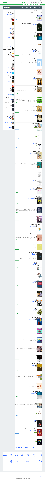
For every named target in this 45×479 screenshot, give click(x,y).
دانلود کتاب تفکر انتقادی (39, 419)
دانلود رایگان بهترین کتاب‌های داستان (8, 63)
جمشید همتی (35, 429)
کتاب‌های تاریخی (29, 107)
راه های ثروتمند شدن (35, 448)
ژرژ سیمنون (10, 76)
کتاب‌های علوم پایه (30, 319)
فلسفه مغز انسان (30, 348)
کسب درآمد (25, 90)
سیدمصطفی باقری (9, 18)
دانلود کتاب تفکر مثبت (39, 179)
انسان (34, 275)
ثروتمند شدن (20, 90)
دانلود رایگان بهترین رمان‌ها (9, 37)
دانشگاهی (30, 430)
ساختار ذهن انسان (35, 349)
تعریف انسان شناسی (30, 211)
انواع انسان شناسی (26, 211)
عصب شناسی (16, 348)
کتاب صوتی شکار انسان (32, 163)
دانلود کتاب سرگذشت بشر (38, 308)
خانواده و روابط (16, 455)
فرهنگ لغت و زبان (40, 461)
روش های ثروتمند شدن (25, 447)
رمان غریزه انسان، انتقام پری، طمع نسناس (21, 257)
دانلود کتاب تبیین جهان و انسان (38, 280)
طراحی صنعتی (22, 453)
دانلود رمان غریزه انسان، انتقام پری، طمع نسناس (29, 257)
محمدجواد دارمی (34, 216)
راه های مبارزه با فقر (34, 101)
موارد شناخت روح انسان (25, 367)
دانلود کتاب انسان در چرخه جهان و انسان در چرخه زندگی (35, 58)
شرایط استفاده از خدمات (39, 476)
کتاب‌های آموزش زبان (10, 99)
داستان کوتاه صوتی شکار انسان (32, 164)
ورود (9, 0)
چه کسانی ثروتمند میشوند (26, 101)
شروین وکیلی (35, 115)
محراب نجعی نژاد (34, 78)
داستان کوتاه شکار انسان (27, 163)
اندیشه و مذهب (34, 454)
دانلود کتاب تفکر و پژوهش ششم (31, 70)
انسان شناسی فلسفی (18, 210)
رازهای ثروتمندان (33, 99)
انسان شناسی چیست (35, 211)
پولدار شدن (16, 404)
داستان (41, 453)
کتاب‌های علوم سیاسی (33, 356)
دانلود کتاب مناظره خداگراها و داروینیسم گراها (36, 224)
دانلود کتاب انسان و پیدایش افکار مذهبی (37, 271)
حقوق (35, 461)
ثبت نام (8, 0)
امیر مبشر (10, 117)
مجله (26, 4)
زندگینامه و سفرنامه (40, 459)
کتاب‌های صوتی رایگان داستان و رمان (31, 162)
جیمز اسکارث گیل (9, 67)
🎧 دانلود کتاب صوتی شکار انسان (38, 160)
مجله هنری (11, 461)
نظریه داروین (28, 386)
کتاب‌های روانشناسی (10, 94)
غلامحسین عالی (34, 59)
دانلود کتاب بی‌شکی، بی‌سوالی (38, 243)
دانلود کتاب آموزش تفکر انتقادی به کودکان (36, 123)
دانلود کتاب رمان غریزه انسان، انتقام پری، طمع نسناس (35, 252)
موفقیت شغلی (33, 34)
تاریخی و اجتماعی (5, 456)
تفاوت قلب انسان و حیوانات (32, 238)
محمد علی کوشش (34, 188)
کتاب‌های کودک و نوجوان (9, 14)
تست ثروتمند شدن (31, 448)
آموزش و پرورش (26, 125)
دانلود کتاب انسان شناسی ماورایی (38, 77)
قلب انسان (34, 237)
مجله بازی (11, 455)
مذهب (30, 275)
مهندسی (32, 4)
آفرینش (36, 219)
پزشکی (35, 455)
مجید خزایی (35, 197)
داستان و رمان (6, 454)
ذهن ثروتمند (34, 377)
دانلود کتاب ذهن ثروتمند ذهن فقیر (37, 391)
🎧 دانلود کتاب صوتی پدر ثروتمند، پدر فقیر (36, 32)
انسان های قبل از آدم (29, 118)
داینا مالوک (10, 13)
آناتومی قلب (28, 237)
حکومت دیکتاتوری (33, 358)
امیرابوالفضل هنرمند (9, 126)
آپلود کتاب (5, 2)
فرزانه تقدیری (10, 80)
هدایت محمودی (9, 51)
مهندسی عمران (22, 454)
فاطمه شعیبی (34, 328)
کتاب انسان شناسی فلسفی (32, 62)
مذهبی (32, 275)
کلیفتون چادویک (34, 124)
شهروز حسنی (35, 225)
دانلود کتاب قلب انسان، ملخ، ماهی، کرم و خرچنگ (36, 233)
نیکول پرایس (35, 420)
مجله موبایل (11, 454)
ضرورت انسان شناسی (31, 81)
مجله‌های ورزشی (10, 28)
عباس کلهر (35, 152)
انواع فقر (32, 100)
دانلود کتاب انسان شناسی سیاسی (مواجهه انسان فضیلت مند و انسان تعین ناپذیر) (32, 23)
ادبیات (39, 4)
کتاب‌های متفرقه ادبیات (9, 109)
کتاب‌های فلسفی (33, 51)
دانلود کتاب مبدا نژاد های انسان (26, 110)
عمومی (29, 4)
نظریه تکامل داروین (32, 386)
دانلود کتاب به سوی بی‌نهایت (38, 205)
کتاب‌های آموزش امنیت (9, 46)
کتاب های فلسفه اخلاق (18, 209)
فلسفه (34, 25)
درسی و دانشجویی (34, 462)
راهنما (6, 0)
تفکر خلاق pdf (27, 70)
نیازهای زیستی (18, 339)
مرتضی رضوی (35, 281)
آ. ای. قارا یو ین (34, 318)
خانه (41, 4)
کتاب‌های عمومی (33, 264)
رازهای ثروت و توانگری (20, 99)
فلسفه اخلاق (20, 54)
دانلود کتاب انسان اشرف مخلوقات (38, 299)
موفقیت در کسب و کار (29, 90)
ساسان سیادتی (34, 171)
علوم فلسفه (27, 210)
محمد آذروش (10, 104)
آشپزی (17, 454)
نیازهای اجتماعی (35, 340)
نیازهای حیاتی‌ (21, 339)
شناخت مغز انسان (20, 348)
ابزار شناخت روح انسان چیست (20, 367)
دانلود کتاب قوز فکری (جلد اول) (38, 132)
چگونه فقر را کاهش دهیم (24, 100)
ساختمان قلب (31, 237)
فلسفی (35, 460)
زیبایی (17, 456)
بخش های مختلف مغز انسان (28, 330)
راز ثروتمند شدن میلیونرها (20, 404)
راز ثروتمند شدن (31, 377)
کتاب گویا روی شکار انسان (22, 163)
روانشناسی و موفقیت (5, 455)
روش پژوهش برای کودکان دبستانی (30, 71)
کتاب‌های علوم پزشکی (33, 107)
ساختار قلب (22, 237)
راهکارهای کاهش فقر (20, 100)
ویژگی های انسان (31, 340)
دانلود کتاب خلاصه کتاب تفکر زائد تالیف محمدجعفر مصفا (35, 170)
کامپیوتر (34, 4)
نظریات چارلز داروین (22, 386)
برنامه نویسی (28, 456)
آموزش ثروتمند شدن (30, 404)
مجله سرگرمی (11, 456)
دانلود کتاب (17, 65)
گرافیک (28, 460)
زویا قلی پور (10, 89)
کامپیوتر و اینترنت (27, 461)
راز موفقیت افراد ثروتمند (25, 99)
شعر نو (41, 456)
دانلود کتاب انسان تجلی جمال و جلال (37, 151)
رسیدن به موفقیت (33, 90)
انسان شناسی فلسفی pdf (30, 54)
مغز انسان (24, 330)
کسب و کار (34, 404)
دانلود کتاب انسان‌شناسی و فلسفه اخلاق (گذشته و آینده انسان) (34, 49)
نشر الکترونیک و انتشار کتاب (39, 0)
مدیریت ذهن (34, 421)
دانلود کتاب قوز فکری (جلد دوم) (38, 142)
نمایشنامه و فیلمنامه (40, 460)
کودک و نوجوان (33, 125)
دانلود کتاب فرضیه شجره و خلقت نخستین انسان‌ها (36, 382)
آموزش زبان (41, 462)
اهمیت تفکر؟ (35, 71)
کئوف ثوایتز (35, 15)
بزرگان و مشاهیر (16, 453)
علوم (36, 4)
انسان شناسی (24, 210)
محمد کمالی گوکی (34, 24)
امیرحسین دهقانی (34, 87)
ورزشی (17, 460)
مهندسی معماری (21, 455)
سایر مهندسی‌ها (22, 459)
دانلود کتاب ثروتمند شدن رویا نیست (37, 400)
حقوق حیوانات (33, 292)
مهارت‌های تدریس (30, 125)
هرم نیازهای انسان (24, 339)
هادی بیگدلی (35, 309)
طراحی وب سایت (27, 459)
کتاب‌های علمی (33, 319)
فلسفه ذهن (33, 348)
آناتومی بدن (34, 430)
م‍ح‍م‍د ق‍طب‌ (10, 22)
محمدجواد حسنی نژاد (34, 253)
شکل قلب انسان (25, 237)
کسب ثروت (20, 200)
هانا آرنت (35, 355)
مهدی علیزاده (35, 392)
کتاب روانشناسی (31, 339)
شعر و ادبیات (6, 453)
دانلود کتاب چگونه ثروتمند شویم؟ (38, 86)
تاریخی (35, 456)
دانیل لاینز (10, 32)
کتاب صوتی (24, 4)
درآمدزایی (23, 90)
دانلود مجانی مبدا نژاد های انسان (29, 109)
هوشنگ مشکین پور (34, 106)
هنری (17, 461)
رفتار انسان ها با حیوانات (29, 292)
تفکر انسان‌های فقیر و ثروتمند (35, 447)
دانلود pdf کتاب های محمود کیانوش (33, 247)
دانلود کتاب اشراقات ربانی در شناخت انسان (37, 363)
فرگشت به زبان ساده (33, 118)
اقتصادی (35, 453)
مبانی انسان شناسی (23, 81)
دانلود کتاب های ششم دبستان (22, 70)
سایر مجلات (11, 462)
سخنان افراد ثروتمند (19, 448)
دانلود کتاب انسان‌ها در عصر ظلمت (38, 354)
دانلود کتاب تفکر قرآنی (39, 187)
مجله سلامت (11, 460)
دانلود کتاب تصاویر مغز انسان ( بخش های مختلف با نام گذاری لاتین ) (33, 327)
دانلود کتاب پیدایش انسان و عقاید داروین (37, 317)
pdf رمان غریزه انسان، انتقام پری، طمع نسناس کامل (25, 258)
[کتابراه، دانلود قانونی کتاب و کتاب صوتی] (35, 18)
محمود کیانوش (34, 244)
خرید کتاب (36, 475)
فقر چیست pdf (30, 101)
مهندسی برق (22, 456)
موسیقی (17, 459)
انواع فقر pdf (30, 100)
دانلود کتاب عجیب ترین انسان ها (38, 262)
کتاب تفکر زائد (33, 173)
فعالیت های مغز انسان (26, 348)
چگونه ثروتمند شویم (29, 99)
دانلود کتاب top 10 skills (39, 196)
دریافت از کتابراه (17, 19)
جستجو (23, 2)
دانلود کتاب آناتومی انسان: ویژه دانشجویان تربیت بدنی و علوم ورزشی (33, 428)
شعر (41, 455)
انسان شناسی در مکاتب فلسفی (24, 54)
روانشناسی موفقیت (33, 200)
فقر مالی (28, 100)
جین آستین (10, 36)
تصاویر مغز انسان (33, 330)
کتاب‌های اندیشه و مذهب (9, 23)
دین (31, 275)
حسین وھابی (35, 300)
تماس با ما (4, 0)
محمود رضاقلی (34, 50)
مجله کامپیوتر (11, 453)
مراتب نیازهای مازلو (28, 339)
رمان (41, 454)
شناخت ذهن (23, 348)
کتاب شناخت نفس (30, 367)
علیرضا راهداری (34, 143)
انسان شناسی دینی (27, 81)
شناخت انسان (33, 367)
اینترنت (28, 453)
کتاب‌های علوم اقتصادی (32, 88)
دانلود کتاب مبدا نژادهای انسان (38, 105)
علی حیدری (35, 263)
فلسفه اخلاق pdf (16, 54)
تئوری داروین (26, 386)
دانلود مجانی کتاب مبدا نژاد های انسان (21, 109)
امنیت (28, 455)
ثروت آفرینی (27, 404)
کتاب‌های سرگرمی (10, 127)
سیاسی (35, 459)
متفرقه (17, 462)
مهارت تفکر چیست (17, 70)
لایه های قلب (19, 237)
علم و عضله (10, 55)
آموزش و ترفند (28, 454)
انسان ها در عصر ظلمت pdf (29, 358)
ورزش (32, 430)
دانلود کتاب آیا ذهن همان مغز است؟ (37, 344)
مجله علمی (11, 459)
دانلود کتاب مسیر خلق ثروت (38, 372)
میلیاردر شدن (24, 404)
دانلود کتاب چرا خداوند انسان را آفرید (37, 215)
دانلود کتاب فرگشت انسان (38, 114)
